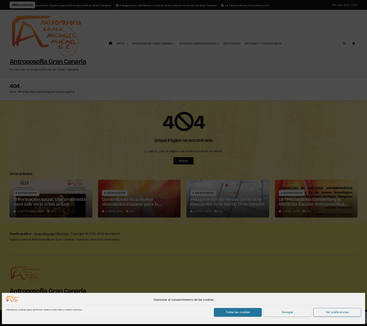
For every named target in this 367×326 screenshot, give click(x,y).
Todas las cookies (238, 312)
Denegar (287, 312)
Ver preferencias (337, 312)
